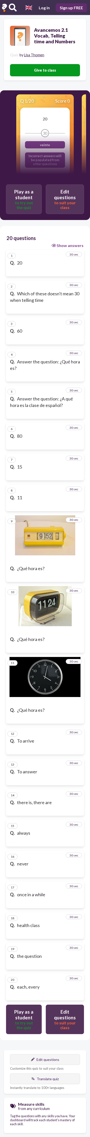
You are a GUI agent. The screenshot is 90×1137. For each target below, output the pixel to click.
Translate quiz (48, 1079)
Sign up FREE (71, 7)
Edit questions (47, 1059)
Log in (44, 7)
